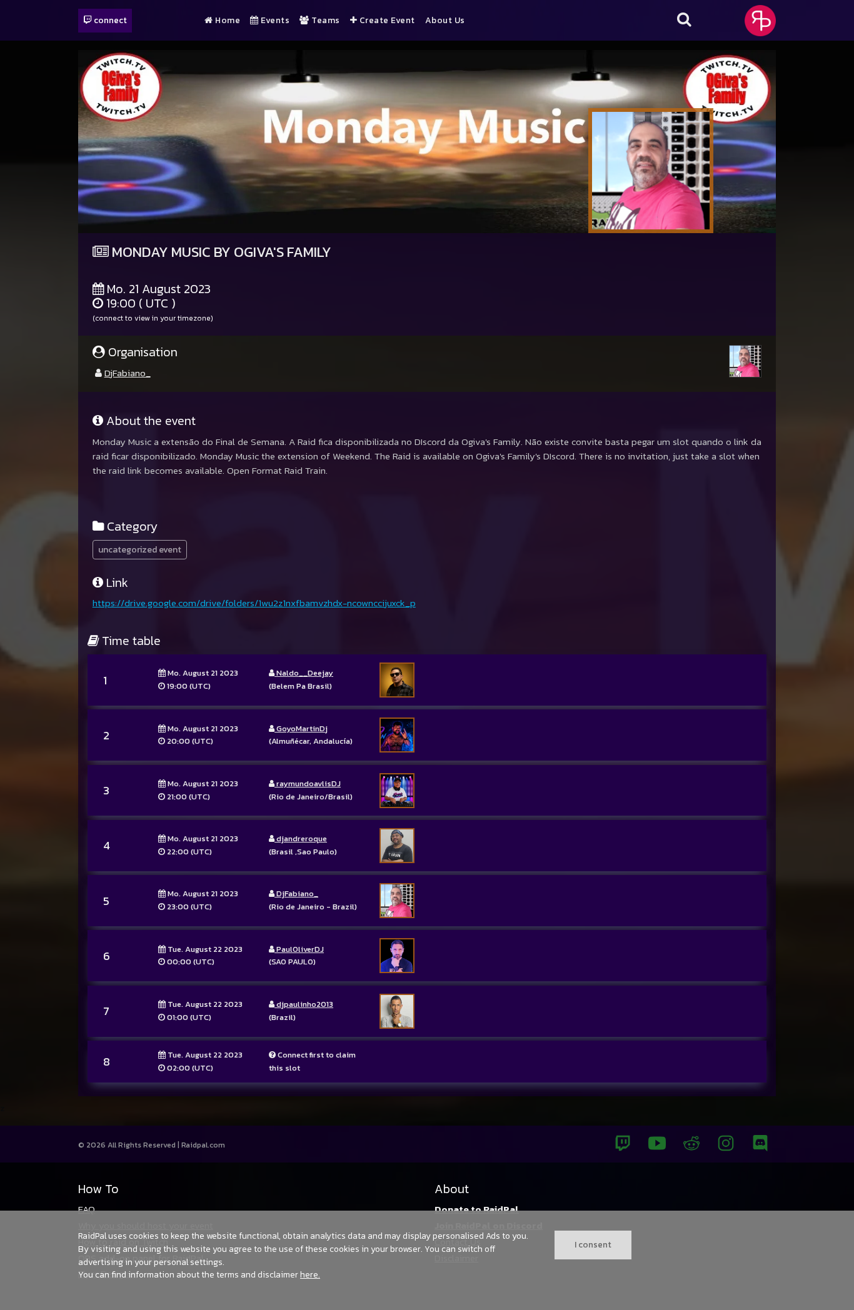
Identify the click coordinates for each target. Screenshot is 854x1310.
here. (310, 1274)
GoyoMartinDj (301, 728)
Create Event (386, 20)
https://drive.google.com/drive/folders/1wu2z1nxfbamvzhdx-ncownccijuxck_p (254, 603)
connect (109, 20)
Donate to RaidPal (477, 1209)
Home (226, 20)
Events (274, 20)
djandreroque (300, 838)
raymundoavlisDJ (307, 783)
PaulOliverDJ (299, 949)
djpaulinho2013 (303, 1004)
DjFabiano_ (127, 373)
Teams (324, 20)
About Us (445, 20)
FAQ (86, 1209)
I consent (593, 1244)
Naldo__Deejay (303, 673)
